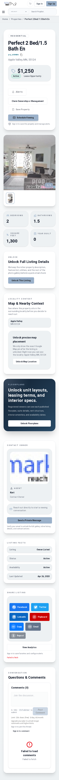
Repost (20, 635)
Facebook (22, 607)
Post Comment (40, 711)
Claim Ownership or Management (28, 101)
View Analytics (29, 647)
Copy (19, 627)
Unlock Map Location (26, 361)
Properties (16, 19)
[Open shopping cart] (30, 4)
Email (36, 627)
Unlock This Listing (21, 280)
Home (5, 19)
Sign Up (51, 4)
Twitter (42, 607)
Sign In (39, 4)
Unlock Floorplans (30, 423)
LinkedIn (21, 617)
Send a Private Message (29, 520)
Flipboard (42, 617)
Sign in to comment (21, 731)
